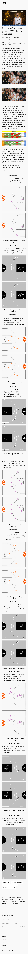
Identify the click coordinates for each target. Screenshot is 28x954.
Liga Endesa (6, 885)
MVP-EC (14, 885)
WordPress (12, 950)
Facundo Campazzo (17, 882)
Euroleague (6, 882)
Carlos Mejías (16, 37)
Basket (5, 39)
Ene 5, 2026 (5, 37)
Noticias (10, 39)
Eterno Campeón (11, 3)
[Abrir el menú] (25, 3)
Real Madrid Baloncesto (9, 887)
